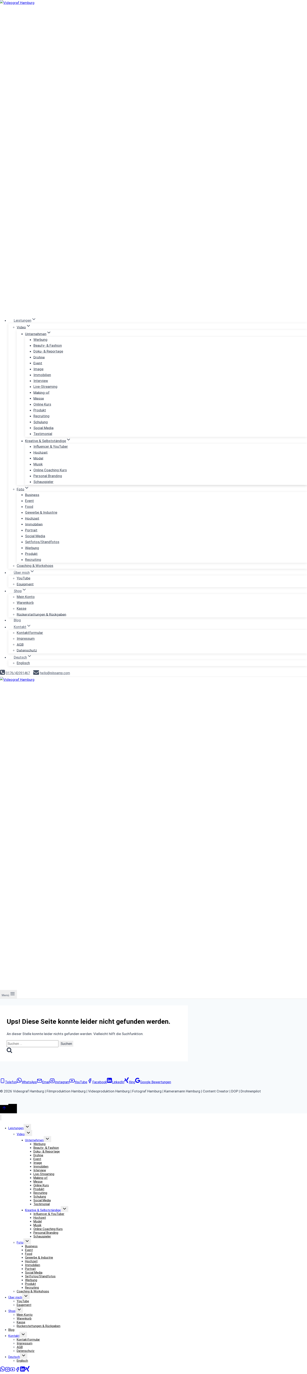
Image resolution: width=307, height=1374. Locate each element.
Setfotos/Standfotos (42, 542)
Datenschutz (27, 650)
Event (37, 363)
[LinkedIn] (22, 1370)
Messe (38, 398)
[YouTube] (12, 1370)
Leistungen (16, 1128)
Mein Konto (26, 597)
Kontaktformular (30, 633)
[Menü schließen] (0, 1117)
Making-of (41, 392)
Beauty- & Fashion (47, 345)
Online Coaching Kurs (50, 470)
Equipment (25, 584)
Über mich (15, 1297)
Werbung (40, 339)
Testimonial (42, 434)
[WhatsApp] (2, 1370)
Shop (11, 1311)
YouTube (23, 578)
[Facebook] (17, 1370)
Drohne (39, 357)
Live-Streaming (45, 386)
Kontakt (13, 1336)
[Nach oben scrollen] (4, 1109)
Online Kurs (42, 404)
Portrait (31, 530)
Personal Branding (47, 476)
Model (38, 458)
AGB (20, 644)
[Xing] (27, 1370)
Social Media (43, 428)
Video (21, 1134)
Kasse (21, 608)
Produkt (39, 410)
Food (29, 506)
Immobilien (42, 375)
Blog (17, 620)
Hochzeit (40, 452)
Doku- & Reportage (48, 351)
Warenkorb (25, 602)
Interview (40, 381)
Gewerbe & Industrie (41, 512)
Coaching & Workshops (35, 566)
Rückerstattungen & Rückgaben (41, 614)
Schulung (40, 422)
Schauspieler (43, 482)
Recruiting (41, 416)
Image (38, 369)
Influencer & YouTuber (50, 446)
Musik (38, 464)
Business (32, 495)
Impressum (26, 638)
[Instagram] (7, 1370)
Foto (20, 1242)
